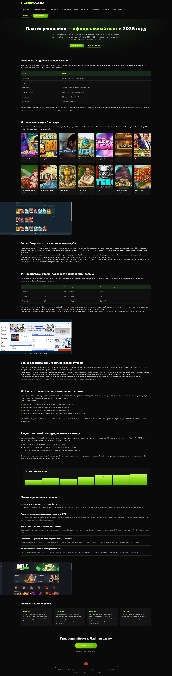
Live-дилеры (106, 9)
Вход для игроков (94, 45)
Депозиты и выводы (119, 9)
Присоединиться (40, 15)
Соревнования (66, 9)
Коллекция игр (53, 9)
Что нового (25, 9)
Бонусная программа (81, 9)
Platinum (32, 3)
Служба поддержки (39, 9)
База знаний (95, 9)
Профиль (26, 15)
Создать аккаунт (86, 645)
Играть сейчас (77, 45)
